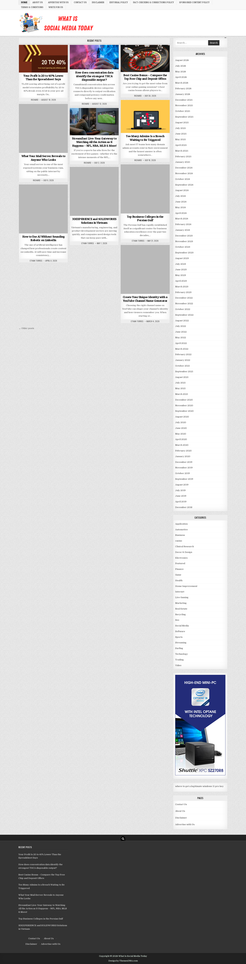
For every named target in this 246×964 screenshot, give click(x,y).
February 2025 (183, 156)
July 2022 (180, 326)
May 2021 (180, 388)
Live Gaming (181, 597)
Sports (179, 637)
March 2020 (181, 445)
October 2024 (182, 179)
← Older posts (26, 328)
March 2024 (181, 218)
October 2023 (182, 247)
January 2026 (182, 94)
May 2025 (180, 139)
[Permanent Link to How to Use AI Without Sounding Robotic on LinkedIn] (43, 209)
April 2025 (181, 145)
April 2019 (180, 501)
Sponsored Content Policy (194, 2)
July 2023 (180, 264)
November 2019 (184, 467)
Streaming (94, 116)
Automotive (181, 529)
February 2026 (183, 88)
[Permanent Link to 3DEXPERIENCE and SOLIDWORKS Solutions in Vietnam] (94, 191)
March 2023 (181, 286)
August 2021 (181, 377)
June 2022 (181, 332)
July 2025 (180, 128)
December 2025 (184, 100)
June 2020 (181, 428)
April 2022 (181, 343)
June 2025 (181, 133)
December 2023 (184, 235)
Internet (179, 591)
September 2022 (184, 315)
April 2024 (181, 213)
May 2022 (180, 337)
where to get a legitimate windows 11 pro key (199, 786)
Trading (179, 659)
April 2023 (181, 281)
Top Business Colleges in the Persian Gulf (145, 218)
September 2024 (184, 185)
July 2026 (180, 66)
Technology (145, 108)
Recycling (180, 614)
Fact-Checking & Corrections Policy (153, 2)
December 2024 (183, 167)
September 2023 (184, 252)
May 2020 (180, 434)
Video (178, 665)
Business (94, 53)
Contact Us (80, 2)
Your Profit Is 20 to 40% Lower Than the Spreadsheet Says (43, 77)
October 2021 (182, 366)
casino (145, 53)
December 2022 (184, 298)
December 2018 (183, 507)
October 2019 (182, 473)
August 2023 (182, 258)
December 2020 (184, 400)
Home (24, 2)
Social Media (145, 253)
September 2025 (184, 117)
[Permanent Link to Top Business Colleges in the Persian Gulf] (145, 188)
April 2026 (181, 77)
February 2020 (183, 450)
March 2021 (181, 394)
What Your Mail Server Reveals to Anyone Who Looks (43, 157)
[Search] (123, 838)
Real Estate (181, 609)
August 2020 (182, 416)
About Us (37, 2)
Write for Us (56, 7)
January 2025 (182, 162)
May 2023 (180, 275)
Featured (180, 563)
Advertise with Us (58, 2)
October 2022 (182, 309)
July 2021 (180, 382)
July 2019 (180, 490)
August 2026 (182, 60)
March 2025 (181, 151)
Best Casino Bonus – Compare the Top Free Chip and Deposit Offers (145, 77)
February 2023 (183, 292)
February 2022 (183, 354)
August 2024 (182, 190)
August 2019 (181, 484)
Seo (177, 620)
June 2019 (180, 496)
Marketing (181, 603)
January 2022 (182, 360)
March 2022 (181, 349)
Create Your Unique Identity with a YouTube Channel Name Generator (145, 298)
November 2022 (184, 303)
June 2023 (181, 269)
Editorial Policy (118, 2)
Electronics (181, 558)
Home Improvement (186, 586)
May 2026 (180, 71)
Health (178, 580)
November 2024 (184, 173)
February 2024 (183, 224)
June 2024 (180, 201)
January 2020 (182, 456)
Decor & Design (183, 552)
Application (181, 524)
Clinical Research (184, 546)
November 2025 (184, 105)
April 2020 (181, 439)
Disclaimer (98, 2)
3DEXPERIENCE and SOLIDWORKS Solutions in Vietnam (94, 220)
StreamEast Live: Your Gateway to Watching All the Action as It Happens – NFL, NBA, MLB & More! (94, 142)
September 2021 (184, 371)
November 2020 (184, 405)
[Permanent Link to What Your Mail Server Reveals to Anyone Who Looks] (43, 128)
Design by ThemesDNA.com (123, 961)
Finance (43, 53)
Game (178, 575)
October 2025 (182, 111)
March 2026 (181, 83)
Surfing (179, 648)
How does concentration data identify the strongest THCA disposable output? (94, 76)
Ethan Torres (138, 241)
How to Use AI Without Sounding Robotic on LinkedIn (43, 238)
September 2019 (184, 479)
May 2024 (180, 207)
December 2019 (183, 462)
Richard (34, 100)
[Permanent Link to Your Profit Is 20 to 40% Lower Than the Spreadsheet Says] (43, 59)
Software (180, 631)
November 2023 (184, 241)
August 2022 (182, 320)
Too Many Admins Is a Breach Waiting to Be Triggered (145, 137)
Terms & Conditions (32, 7)
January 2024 (182, 230)
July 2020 (180, 422)
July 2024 (180, 196)
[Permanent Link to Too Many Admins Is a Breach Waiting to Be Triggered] (145, 116)
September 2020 (184, 411)
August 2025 (182, 122)
